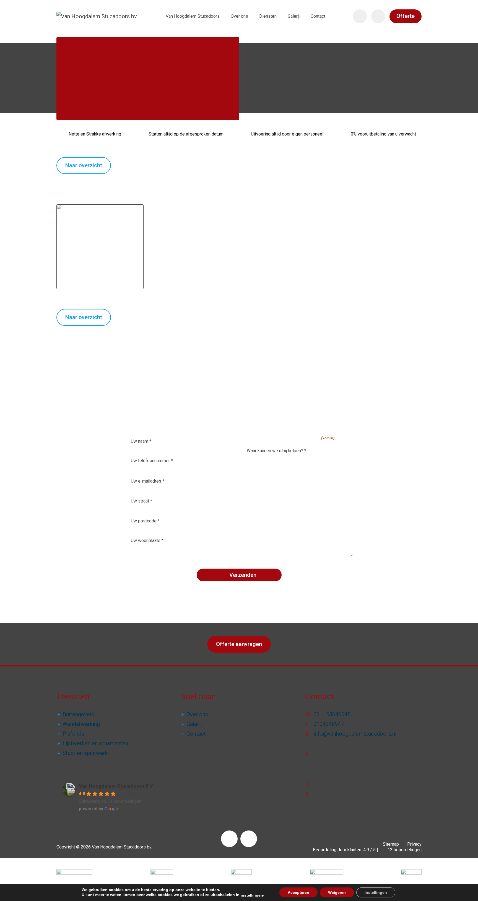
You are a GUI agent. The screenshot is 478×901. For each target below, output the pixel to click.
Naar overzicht (83, 165)
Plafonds (73, 733)
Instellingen (376, 892)
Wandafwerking (81, 724)
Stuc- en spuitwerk (85, 753)
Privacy (414, 844)
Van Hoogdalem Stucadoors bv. (122, 847)
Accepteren (298, 892)
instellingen (252, 895)
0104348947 (328, 724)
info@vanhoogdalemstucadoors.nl (354, 733)
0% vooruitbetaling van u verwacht (383, 134)
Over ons (197, 714)
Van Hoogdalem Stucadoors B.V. (116, 786)
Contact (196, 733)
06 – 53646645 (331, 714)
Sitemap (391, 844)
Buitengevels (78, 714)
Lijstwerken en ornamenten (95, 743)
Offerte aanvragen (239, 644)
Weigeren (337, 892)
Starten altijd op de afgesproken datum (186, 134)
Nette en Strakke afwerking (95, 134)
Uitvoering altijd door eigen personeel (287, 134)
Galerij (194, 724)
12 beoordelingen (404, 849)
